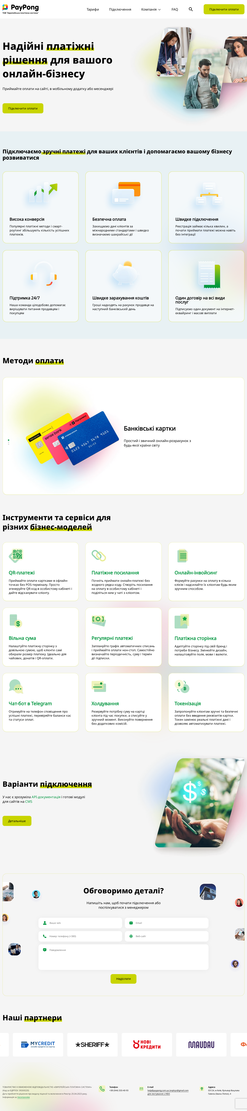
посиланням (23, 1097)
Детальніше (17, 821)
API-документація (46, 797)
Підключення (120, 9)
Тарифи (93, 9)
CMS (28, 801)
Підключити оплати (224, 9)
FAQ (175, 9)
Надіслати (123, 978)
